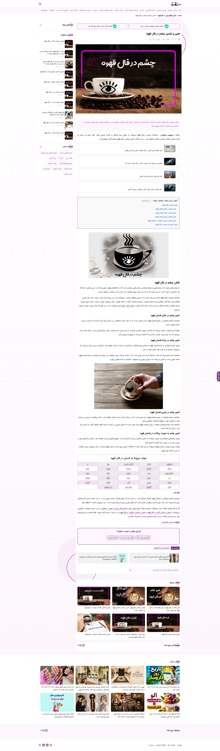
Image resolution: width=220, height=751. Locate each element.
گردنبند (87, 482)
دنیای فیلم (44, 10)
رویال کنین (46, 168)
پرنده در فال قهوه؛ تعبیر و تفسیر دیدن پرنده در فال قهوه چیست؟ (52, 52)
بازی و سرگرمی (161, 10)
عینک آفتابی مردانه (66, 153)
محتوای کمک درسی (62, 10)
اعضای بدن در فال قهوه (161, 548)
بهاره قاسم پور (152, 39)
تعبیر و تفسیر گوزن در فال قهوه (159, 512)
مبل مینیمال (68, 174)
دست (149, 473)
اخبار (180, 10)
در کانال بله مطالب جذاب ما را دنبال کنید (166, 570)
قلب (128, 482)
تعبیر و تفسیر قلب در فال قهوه (54, 133)
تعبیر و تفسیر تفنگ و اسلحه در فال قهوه (97, 634)
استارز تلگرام (68, 168)
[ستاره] (176, 4)
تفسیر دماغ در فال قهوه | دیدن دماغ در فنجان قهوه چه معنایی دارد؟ (129, 609)
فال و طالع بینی (150, 10)
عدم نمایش (145, 201)
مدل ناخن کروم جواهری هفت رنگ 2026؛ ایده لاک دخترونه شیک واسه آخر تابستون (57, 688)
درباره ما (151, 745)
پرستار (169, 468)
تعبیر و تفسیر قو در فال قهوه (171, 634)
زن (169, 478)
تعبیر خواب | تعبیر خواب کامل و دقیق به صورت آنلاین (145, 189)
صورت (170, 482)
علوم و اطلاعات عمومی (106, 10)
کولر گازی (53, 158)
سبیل (149, 478)
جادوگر (149, 468)
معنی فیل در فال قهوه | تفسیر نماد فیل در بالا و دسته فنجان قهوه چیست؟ (130, 635)
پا (87, 464)
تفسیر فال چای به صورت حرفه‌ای (114, 508)
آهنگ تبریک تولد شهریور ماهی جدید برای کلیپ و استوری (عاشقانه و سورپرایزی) (98, 558)
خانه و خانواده (119, 10)
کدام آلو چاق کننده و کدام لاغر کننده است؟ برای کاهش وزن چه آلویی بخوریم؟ (164, 715)
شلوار (108, 478)
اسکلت (149, 464)
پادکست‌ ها (171, 745)
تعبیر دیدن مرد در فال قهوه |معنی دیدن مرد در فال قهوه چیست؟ (53, 62)
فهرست (179, 745)
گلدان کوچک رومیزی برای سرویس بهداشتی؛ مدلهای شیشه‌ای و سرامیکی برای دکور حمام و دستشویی (92, 688)
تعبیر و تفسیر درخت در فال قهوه (53, 122)
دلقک (108, 473)
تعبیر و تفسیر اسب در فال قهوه (54, 102)
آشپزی (142, 10)
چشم (87, 468)
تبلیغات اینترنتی (161, 745)
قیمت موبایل (57, 168)
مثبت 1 (61, 158)
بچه (108, 464)
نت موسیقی (108, 487)
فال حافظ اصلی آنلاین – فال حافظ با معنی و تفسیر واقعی (143, 150)
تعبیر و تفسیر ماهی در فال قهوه (54, 82)
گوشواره (149, 487)
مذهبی (95, 10)
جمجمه (128, 468)
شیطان (87, 478)
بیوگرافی (52, 10)
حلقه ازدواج (169, 473)
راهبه (87, 473)
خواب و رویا (74, 10)
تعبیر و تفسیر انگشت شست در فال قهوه (97, 607)
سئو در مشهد (52, 163)
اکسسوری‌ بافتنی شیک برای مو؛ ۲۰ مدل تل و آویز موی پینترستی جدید (151, 558)
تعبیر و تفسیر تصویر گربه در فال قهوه (52, 71)
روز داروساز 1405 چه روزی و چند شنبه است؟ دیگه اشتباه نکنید (164, 688)
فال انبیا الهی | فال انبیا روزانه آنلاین (150, 176)
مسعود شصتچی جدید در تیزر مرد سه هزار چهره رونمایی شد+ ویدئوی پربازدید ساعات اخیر (129, 715)
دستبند (128, 473)
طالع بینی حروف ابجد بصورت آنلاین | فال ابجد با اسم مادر (143, 163)
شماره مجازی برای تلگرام (49, 153)
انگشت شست (128, 464)
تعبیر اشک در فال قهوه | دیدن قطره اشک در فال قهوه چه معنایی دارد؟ (164, 609)
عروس (149, 482)
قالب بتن (69, 158)
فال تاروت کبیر (134, 508)
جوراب (108, 468)
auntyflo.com (167, 522)
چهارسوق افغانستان (65, 163)
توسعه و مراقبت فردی (131, 10)
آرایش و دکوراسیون (85, 10)
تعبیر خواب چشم (127, 305)
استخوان (169, 464)
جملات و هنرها (172, 10)
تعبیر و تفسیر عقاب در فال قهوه (54, 41)
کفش (108, 482)
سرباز (128, 478)
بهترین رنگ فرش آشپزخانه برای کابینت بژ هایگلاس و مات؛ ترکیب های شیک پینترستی (127, 688)
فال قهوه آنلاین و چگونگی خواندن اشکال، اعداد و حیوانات (53, 113)
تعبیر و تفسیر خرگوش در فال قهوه (132, 512)
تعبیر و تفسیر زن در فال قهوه (54, 92)
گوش (169, 487)
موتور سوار (128, 487)
